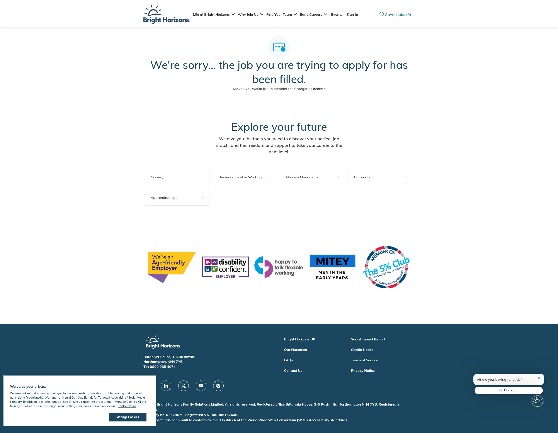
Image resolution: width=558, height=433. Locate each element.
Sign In (352, 14)
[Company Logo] (166, 14)
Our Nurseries (295, 349)
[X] (183, 386)
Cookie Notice (362, 349)
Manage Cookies (127, 417)
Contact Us (293, 370)
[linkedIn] (166, 386)
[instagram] (218, 386)
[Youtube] (201, 386)
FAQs (288, 360)
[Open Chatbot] (537, 401)
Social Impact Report (368, 339)
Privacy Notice (363, 370)
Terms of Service (364, 360)
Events (336, 14)
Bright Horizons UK (299, 339)
